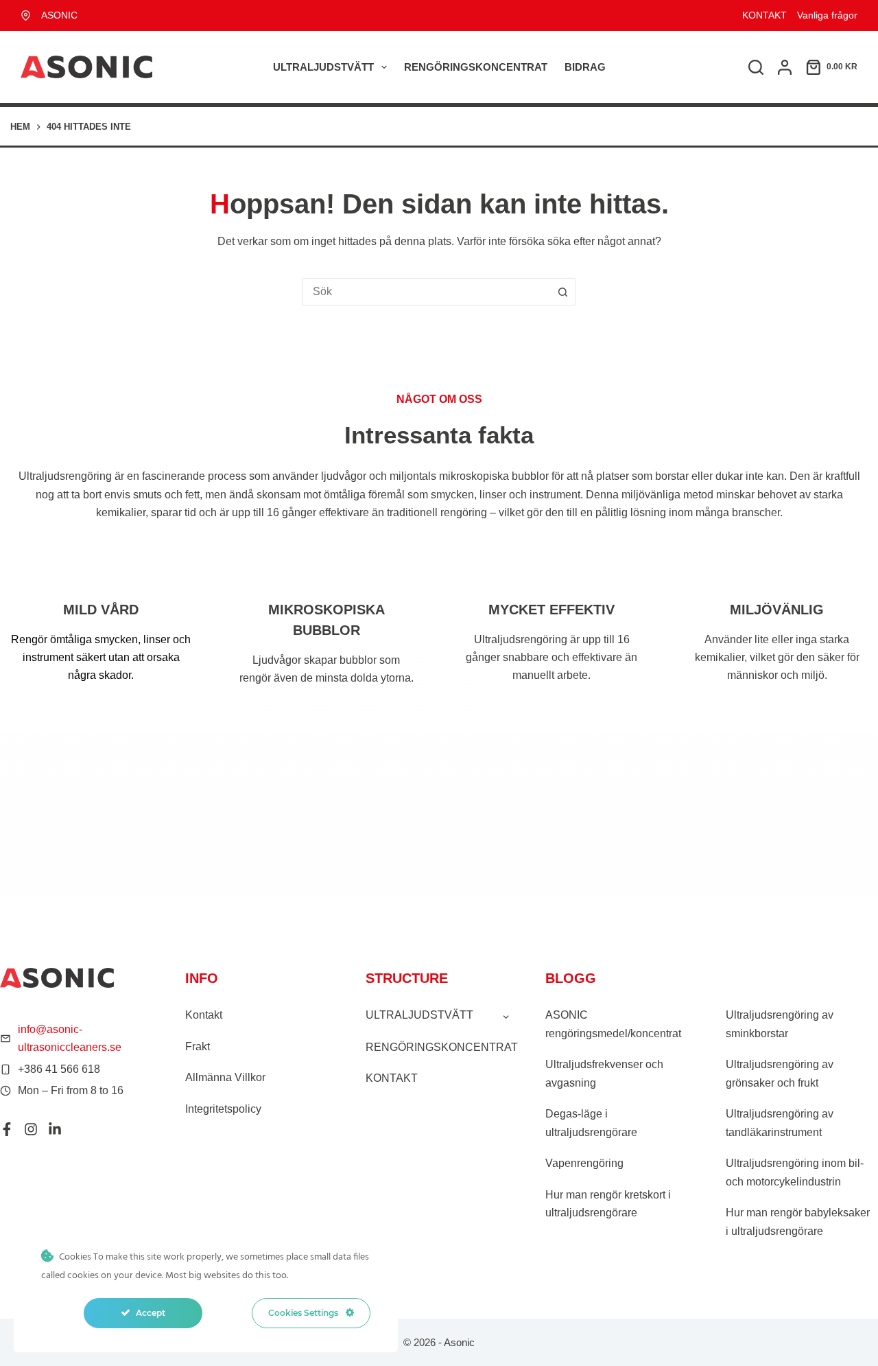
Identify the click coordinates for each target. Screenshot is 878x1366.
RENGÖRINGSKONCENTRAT (475, 67)
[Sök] (755, 67)
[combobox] (425, 291)
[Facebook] (7, 1129)
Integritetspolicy (223, 1109)
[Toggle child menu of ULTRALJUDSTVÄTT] (505, 1016)
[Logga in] (784, 67)
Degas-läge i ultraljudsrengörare (591, 1122)
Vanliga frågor (827, 15)
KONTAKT (764, 15)
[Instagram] (31, 1129)
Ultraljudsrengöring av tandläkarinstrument (779, 1122)
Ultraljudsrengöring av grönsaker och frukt (779, 1073)
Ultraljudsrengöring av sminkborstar (779, 1024)
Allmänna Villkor (225, 1077)
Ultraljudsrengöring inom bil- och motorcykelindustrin (795, 1172)
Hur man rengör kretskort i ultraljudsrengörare (608, 1203)
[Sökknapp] (562, 292)
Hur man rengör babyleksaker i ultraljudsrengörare (798, 1221)
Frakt (197, 1046)
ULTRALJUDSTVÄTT (323, 67)
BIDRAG (585, 67)
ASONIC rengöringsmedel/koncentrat (613, 1024)
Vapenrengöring (584, 1163)
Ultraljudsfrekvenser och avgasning (604, 1073)
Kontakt (203, 1015)
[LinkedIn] (55, 1129)
